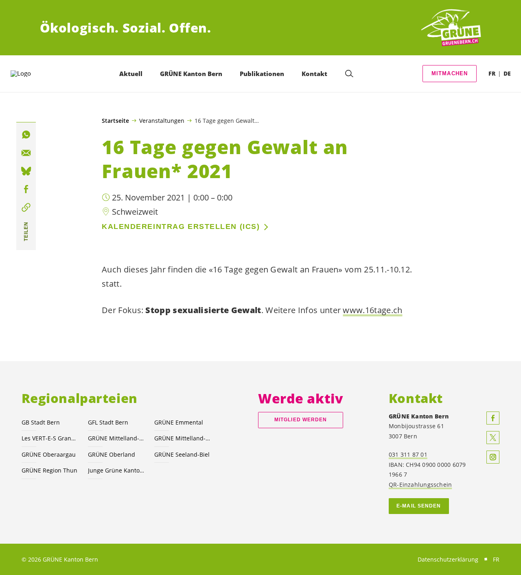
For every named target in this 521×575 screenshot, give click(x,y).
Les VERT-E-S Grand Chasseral (50, 438)
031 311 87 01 (408, 454)
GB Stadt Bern (41, 422)
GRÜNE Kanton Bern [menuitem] (191, 74)
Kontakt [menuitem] (314, 74)
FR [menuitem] (491, 73)
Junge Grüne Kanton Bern (116, 470)
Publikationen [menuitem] (262, 74)
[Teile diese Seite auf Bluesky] (26, 171)
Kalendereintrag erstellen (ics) (181, 226)
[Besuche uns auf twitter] (492, 437)
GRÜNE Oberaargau (49, 454)
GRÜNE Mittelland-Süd (182, 438)
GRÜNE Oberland (111, 454)
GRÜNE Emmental (178, 422)
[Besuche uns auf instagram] (492, 457)
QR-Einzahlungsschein (420, 484)
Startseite (115, 121)
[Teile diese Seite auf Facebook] (26, 189)
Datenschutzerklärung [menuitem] (448, 559)
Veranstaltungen (161, 120)
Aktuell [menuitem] (130, 74)
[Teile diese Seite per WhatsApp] (26, 135)
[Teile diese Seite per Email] (26, 153)
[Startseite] (451, 28)
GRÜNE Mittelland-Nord (116, 438)
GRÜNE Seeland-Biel (182, 454)
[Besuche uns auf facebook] (492, 418)
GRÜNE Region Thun (49, 470)
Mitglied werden (300, 420)
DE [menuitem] (507, 73)
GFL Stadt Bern (108, 422)
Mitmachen (449, 73)
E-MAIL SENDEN (418, 506)
